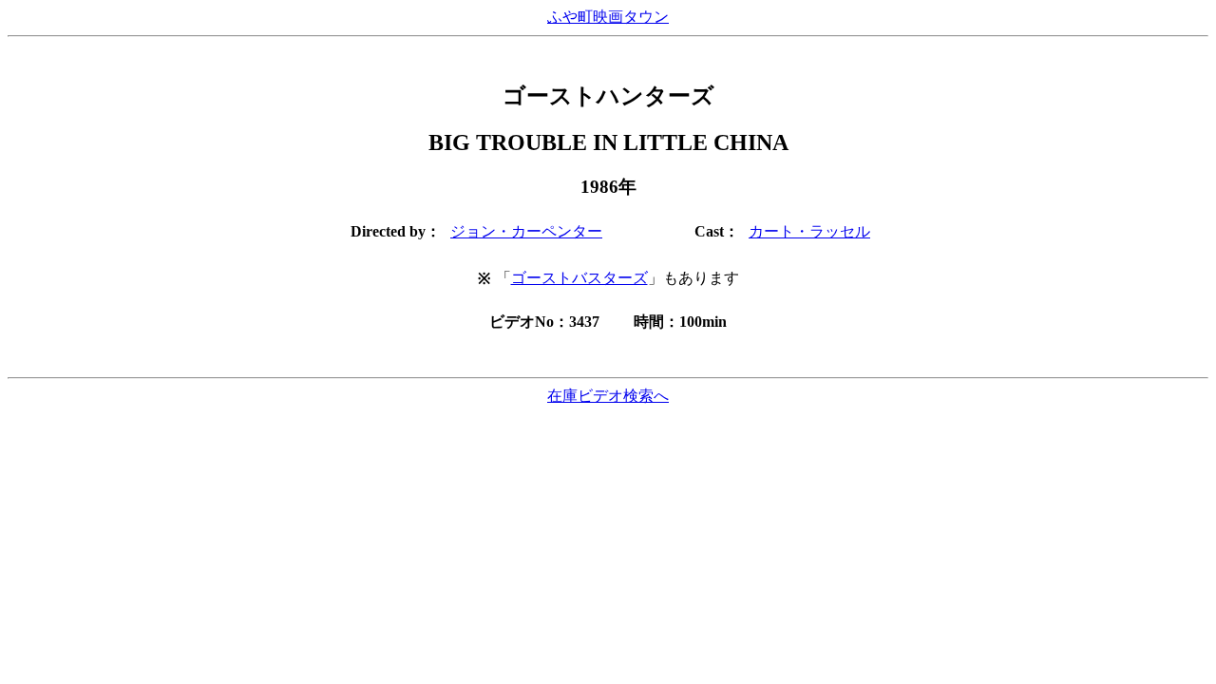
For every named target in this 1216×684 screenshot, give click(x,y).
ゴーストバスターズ (579, 278)
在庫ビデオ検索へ (608, 396)
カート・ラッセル (809, 231)
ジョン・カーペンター (526, 231)
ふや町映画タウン (608, 17)
